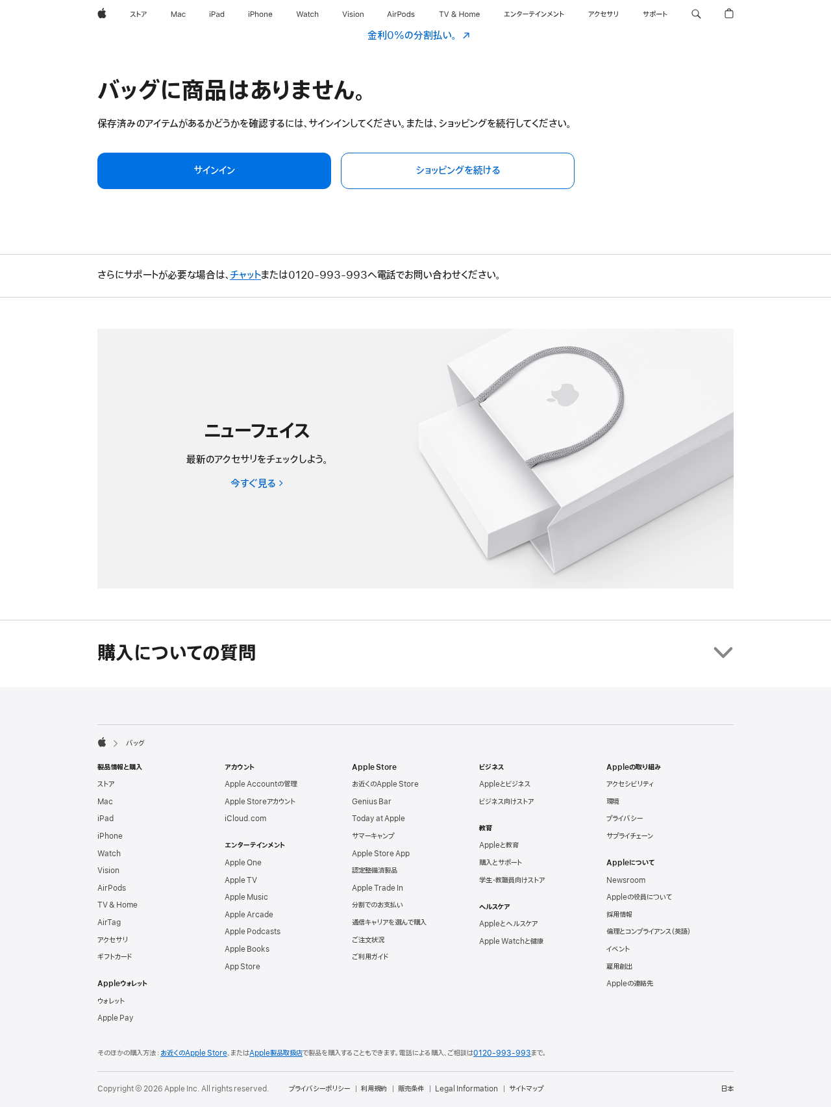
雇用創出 (619, 966)
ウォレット (111, 1001)
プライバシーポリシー (319, 1088)
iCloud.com (245, 818)
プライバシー (624, 818)
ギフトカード (114, 956)
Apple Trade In (377, 888)
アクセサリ (112, 940)
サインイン (214, 170)
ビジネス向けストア (506, 801)
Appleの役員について (639, 897)
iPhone (110, 836)
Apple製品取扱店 (276, 1053)
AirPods (111, 888)
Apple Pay (115, 1018)
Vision (108, 870)
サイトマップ (526, 1088)
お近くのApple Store (385, 784)
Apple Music (246, 897)
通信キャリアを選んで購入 (389, 922)
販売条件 (411, 1088)
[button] (696, 14)
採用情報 (619, 914)
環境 (612, 801)
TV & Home (117, 905)
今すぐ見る (257, 483)
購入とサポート (500, 862)
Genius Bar (371, 801)
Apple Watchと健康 (511, 941)
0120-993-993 (502, 1053)
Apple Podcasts (252, 931)
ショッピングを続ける (458, 170)
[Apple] (101, 742)
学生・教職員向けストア (512, 880)
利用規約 (374, 1088)
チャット (245, 275)
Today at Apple (378, 818)
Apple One (243, 862)
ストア (105, 784)
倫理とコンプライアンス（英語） (648, 931)
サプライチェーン (629, 836)
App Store (242, 966)
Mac (105, 801)
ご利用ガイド (370, 956)
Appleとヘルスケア (508, 923)
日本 (727, 1088)
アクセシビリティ (630, 784)
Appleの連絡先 (629, 983)
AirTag (109, 922)
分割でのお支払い (377, 905)
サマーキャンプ (373, 836)
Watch (109, 853)
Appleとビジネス (504, 784)
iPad (105, 818)
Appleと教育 (499, 845)
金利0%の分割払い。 (418, 35)
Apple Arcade (249, 914)
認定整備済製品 (374, 870)
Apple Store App (381, 853)
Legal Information (466, 1088)
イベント (618, 949)
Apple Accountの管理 (261, 784)
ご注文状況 (368, 940)
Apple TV (241, 880)
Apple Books (247, 949)
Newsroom (625, 880)
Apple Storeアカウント (260, 801)
